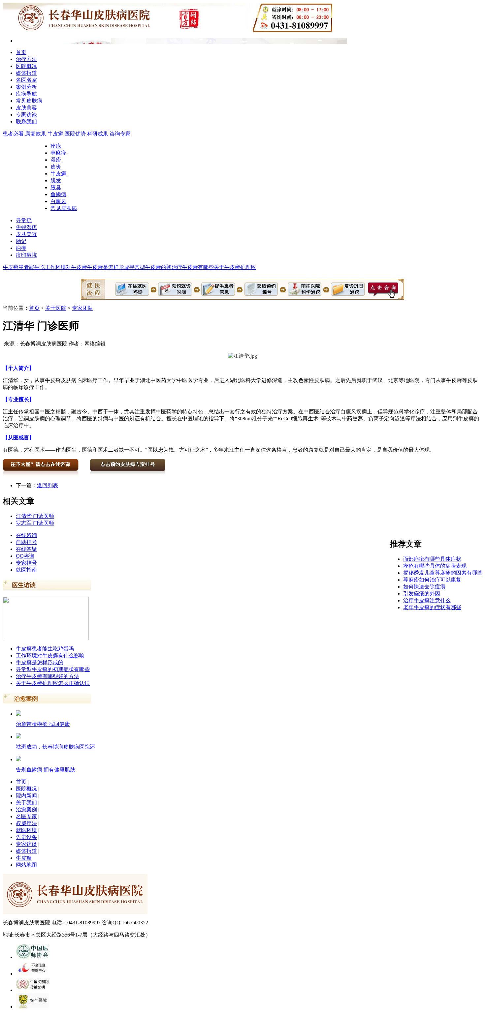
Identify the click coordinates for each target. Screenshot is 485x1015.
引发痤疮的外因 (421, 593)
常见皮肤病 (29, 101)
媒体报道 (26, 73)
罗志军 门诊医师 (35, 523)
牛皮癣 (55, 133)
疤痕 (21, 248)
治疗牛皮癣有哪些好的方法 (47, 676)
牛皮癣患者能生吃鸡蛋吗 (45, 648)
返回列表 (47, 485)
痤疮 (55, 146)
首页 (21, 52)
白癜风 (58, 201)
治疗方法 (26, 59)
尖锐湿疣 (26, 227)
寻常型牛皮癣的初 (150, 267)
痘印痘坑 (26, 255)
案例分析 (26, 87)
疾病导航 (26, 94)
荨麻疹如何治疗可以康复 (432, 579)
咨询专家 (120, 133)
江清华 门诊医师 (35, 516)
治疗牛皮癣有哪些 (193, 267)
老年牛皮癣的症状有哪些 (432, 607)
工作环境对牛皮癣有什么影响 (50, 655)
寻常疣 (24, 220)
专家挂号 (26, 563)
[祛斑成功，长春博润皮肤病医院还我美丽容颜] (18, 736)
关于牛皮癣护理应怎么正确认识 (53, 683)
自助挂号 (26, 542)
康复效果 (35, 133)
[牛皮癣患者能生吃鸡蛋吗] (46, 638)
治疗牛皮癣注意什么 (427, 600)
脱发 (55, 180)
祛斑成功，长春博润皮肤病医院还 (55, 747)
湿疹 (55, 160)
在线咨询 (26, 535)
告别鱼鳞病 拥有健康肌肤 (45, 769)
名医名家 (26, 80)
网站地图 (26, 865)
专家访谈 (26, 114)
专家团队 (82, 308)
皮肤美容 (26, 107)
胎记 (21, 241)
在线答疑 (26, 549)
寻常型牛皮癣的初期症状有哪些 (53, 669)
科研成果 (97, 133)
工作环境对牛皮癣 (66, 267)
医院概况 (26, 66)
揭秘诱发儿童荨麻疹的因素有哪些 (442, 573)
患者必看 (13, 133)
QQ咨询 (25, 556)
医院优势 (75, 133)
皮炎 (55, 166)
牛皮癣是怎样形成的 (39, 662)
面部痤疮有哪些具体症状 (432, 559)
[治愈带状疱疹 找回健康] (18, 714)
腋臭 (55, 187)
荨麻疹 (58, 153)
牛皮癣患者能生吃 (24, 267)
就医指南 (26, 570)
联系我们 (26, 121)
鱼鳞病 (58, 194)
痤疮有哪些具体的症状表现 (435, 566)
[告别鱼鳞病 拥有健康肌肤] (18, 759)
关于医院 (55, 308)
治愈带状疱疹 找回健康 (43, 724)
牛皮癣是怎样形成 (108, 267)
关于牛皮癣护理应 (235, 267)
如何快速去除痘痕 (424, 586)
